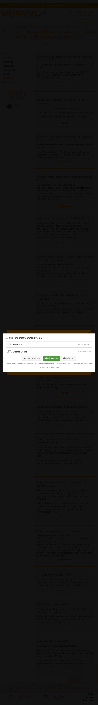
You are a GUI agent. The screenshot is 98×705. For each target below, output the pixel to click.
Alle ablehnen (68, 358)
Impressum (44, 367)
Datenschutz (54, 367)
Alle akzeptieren (51, 358)
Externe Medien (20, 352)
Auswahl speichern (32, 358)
